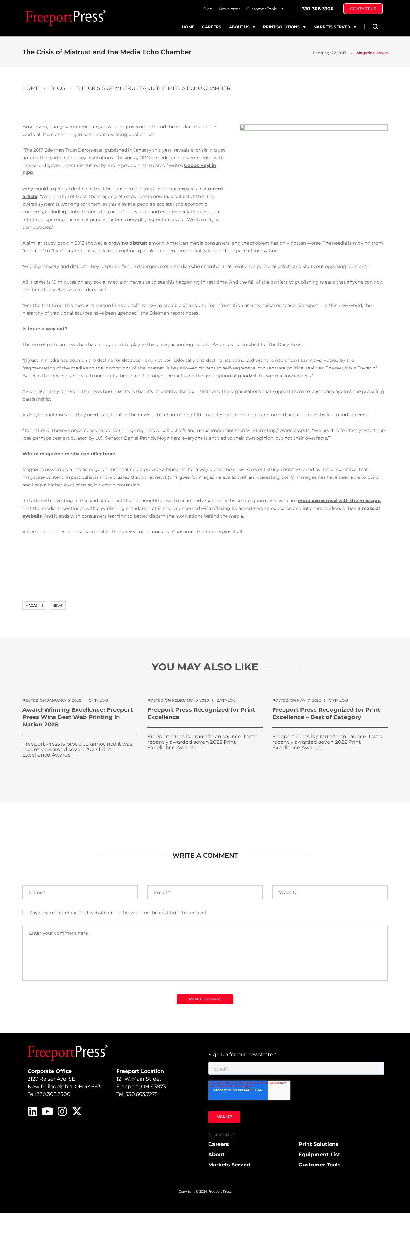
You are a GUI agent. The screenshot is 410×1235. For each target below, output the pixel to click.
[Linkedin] (33, 1111)
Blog (207, 8)
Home (188, 26)
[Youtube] (47, 1111)
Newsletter (229, 8)
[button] (375, 26)
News (382, 52)
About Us (239, 26)
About (216, 1154)
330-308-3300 (318, 9)
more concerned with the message (339, 500)
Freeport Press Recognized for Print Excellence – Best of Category (326, 713)
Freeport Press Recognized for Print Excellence (201, 713)
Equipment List (319, 1154)
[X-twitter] (77, 1111)
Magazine (366, 52)
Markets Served (331, 26)
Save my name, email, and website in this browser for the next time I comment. (118, 913)
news (58, 605)
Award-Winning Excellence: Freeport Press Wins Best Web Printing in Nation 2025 (77, 717)
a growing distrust (125, 243)
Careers (211, 26)
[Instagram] (62, 1111)
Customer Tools (261, 8)
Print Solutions (281, 26)
